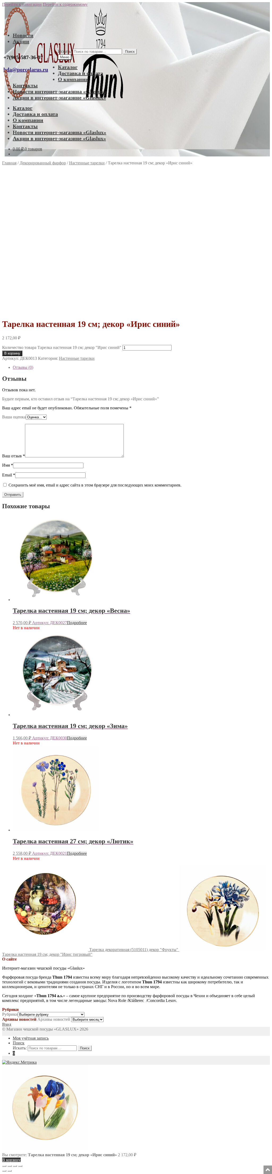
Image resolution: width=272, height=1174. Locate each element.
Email (8, 475)
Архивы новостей (53, 1019)
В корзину (12, 353)
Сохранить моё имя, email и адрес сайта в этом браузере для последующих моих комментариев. (94, 485)
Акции (21, 41)
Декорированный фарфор (43, 163)
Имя (7, 465)
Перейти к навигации (22, 4)
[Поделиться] (15, 1166)
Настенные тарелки (87, 163)
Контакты (25, 85)
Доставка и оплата (80, 73)
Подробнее (77, 622)
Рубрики (10, 1014)
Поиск (130, 52)
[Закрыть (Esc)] (20, 1166)
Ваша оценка (14, 417)
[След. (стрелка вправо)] (9, 1171)
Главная (9, 163)
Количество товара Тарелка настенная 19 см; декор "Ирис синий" (61, 347)
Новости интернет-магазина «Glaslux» (59, 91)
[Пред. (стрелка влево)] (4, 1171)
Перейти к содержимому (65, 4)
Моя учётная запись (31, 1038)
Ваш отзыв (13, 456)
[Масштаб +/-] (4, 1166)
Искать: (65, 51)
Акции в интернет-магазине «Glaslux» (59, 97)
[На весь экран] (9, 1166)
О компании (73, 79)
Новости (23, 35)
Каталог (68, 67)
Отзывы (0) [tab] (23, 367)
